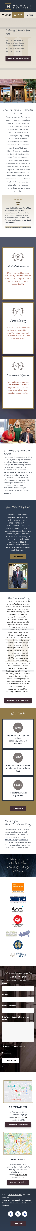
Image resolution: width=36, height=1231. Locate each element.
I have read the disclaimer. (16, 1047)
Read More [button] (18, 556)
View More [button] (18, 808)
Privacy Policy (25, 1200)
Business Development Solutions (15, 1203)
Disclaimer (6, 1053)
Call (31, 15)
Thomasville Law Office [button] (18, 1125)
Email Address (9, 1006)
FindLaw (5, 1205)
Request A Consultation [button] (18, 58)
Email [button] (19, 15)
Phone (5, 994)
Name (5, 983)
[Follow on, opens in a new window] (18, 1214)
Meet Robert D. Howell (18, 507)
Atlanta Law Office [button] (18, 1182)
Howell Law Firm (15, 1195)
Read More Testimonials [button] (18, 700)
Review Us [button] (18, 1223)
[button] (6, 14)
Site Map (15, 1200)
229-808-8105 (11, 840)
